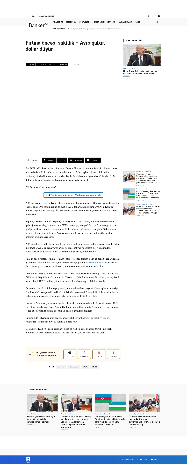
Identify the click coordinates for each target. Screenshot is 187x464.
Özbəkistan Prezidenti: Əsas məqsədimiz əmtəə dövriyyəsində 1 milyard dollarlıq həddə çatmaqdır (148, 209)
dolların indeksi (73, 367)
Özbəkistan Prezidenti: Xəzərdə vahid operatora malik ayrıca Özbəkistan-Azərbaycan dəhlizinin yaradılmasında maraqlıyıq (147, 178)
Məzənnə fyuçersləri (96, 262)
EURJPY (85, 367)
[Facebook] (146, 16)
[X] (152, 16)
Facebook (129, 460)
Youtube (157, 460)
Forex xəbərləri (60, 64)
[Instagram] (149, 16)
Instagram (143, 460)
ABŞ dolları (61, 367)
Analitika (30, 64)
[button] (156, 22)
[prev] (154, 28)
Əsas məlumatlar (44, 64)
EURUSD (94, 367)
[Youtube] (158, 16)
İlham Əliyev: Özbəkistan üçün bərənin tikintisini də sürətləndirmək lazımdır (95, 29)
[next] (158, 28)
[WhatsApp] (155, 16)
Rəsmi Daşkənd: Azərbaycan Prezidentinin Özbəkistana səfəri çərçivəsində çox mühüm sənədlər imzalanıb (148, 194)
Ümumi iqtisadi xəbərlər (131, 68)
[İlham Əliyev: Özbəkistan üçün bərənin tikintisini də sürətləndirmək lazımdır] (142, 55)
